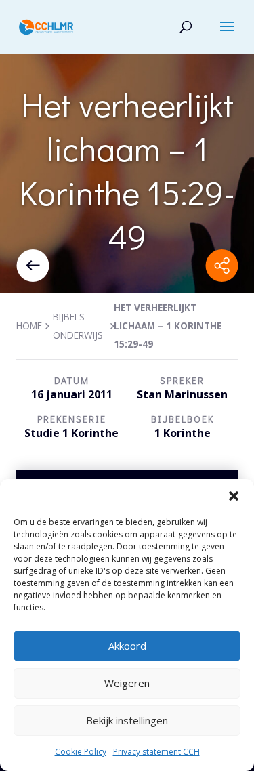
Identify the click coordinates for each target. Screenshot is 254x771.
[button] (233, 496)
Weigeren (127, 683)
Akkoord (127, 645)
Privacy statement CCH (156, 751)
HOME (29, 325)
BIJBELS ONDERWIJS (78, 325)
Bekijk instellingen (127, 720)
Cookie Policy (80, 751)
